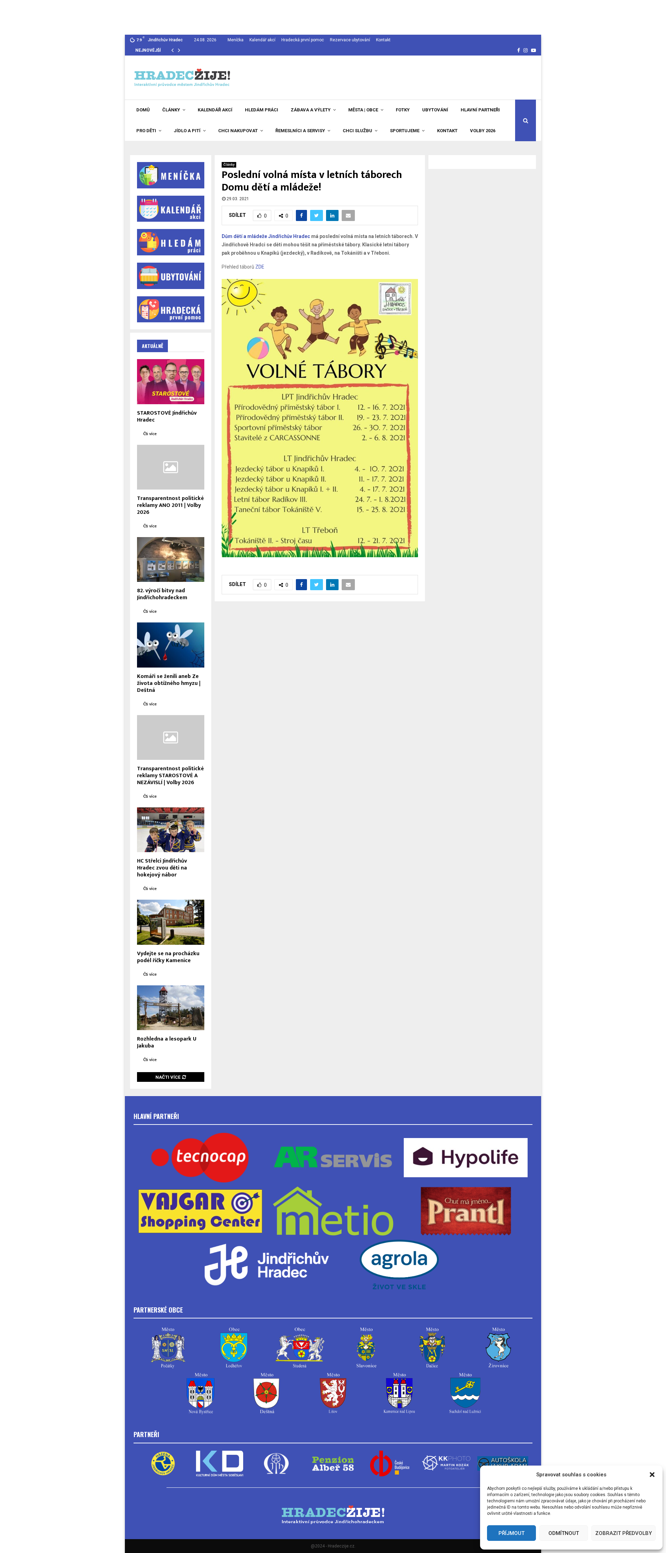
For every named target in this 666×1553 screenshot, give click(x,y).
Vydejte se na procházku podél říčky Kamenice (168, 957)
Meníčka (236, 39)
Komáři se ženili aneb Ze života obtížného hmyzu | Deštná (168, 683)
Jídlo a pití (187, 130)
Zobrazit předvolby (623, 1533)
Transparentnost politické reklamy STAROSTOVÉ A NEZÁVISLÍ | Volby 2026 (170, 775)
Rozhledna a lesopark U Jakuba (166, 1042)
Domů (143, 109)
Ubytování (435, 109)
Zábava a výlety (311, 109)
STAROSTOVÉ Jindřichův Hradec (167, 416)
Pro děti (146, 130)
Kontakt (383, 39)
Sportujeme (404, 130)
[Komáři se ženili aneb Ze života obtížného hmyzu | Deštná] (170, 644)
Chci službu (357, 130)
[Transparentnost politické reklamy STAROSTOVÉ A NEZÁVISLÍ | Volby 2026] (170, 737)
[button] (652, 1474)
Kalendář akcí (262, 39)
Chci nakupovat (238, 130)
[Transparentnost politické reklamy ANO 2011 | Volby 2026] (170, 467)
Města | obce (363, 109)
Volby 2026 (482, 130)
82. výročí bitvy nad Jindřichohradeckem (162, 594)
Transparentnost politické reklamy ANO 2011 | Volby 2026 (170, 505)
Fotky (403, 109)
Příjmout (511, 1533)
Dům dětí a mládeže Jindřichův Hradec (266, 236)
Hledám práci (261, 109)
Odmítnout (563, 1533)
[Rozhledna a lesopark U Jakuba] (170, 1007)
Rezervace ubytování (350, 39)
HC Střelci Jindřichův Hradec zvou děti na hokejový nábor (162, 868)
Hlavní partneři (480, 109)
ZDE (259, 267)
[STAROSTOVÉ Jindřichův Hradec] (170, 381)
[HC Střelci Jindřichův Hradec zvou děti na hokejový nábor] (170, 829)
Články (171, 109)
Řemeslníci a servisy (300, 130)
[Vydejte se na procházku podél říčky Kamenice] (170, 922)
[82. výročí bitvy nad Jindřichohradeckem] (170, 559)
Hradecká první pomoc (302, 39)
